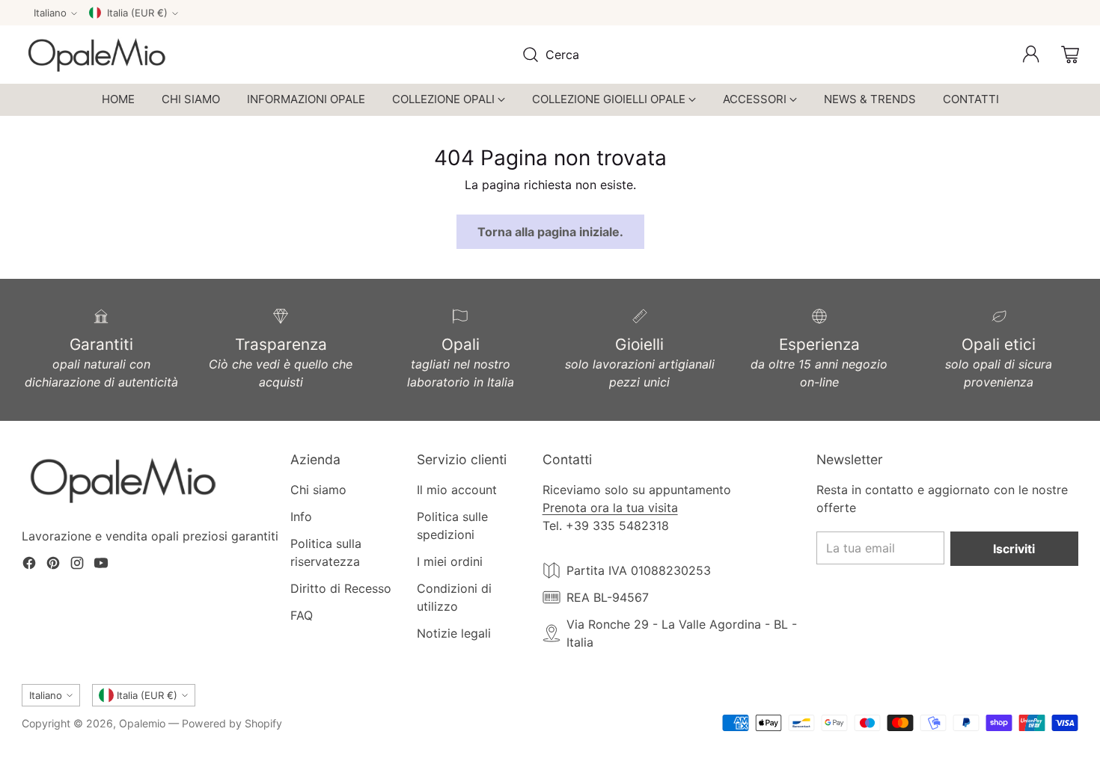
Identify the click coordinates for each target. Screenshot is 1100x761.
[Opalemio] (96, 54)
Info (301, 516)
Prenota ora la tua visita (610, 507)
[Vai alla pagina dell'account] (1031, 54)
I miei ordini (450, 561)
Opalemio (142, 723)
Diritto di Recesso (340, 588)
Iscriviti (1014, 548)
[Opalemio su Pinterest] (53, 565)
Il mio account (457, 489)
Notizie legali (454, 633)
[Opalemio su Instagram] (77, 565)
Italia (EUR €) (137, 13)
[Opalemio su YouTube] (101, 565)
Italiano (50, 13)
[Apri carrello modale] (1070, 54)
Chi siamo (318, 489)
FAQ (301, 615)
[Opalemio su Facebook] (29, 565)
